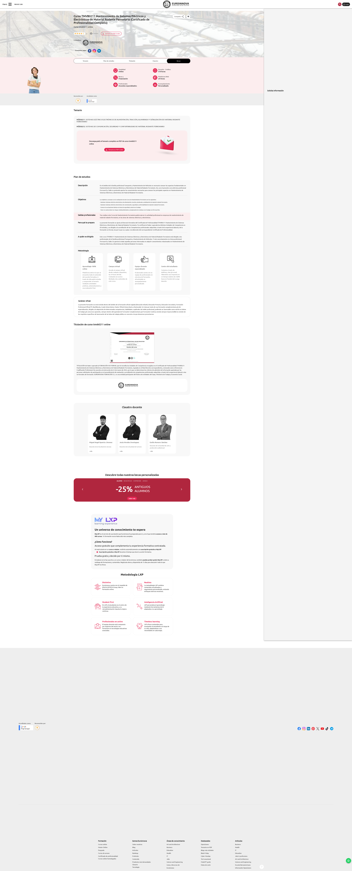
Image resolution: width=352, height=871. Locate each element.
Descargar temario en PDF (146, 443)
